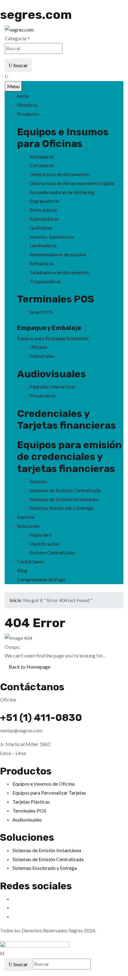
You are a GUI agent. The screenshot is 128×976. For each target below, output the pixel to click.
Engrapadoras (44, 201)
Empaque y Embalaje (49, 328)
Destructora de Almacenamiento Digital (72, 183)
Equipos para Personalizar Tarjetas (49, 793)
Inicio (15, 600)
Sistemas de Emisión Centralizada (65, 490)
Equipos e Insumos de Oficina (43, 784)
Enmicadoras (43, 210)
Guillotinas (41, 228)
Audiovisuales (51, 374)
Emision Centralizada (52, 552)
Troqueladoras (45, 281)
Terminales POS (55, 299)
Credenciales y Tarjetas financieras (66, 419)
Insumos (38, 481)
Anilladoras (42, 156)
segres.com (36, 14)
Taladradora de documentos (59, 272)
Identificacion (44, 544)
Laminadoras (43, 245)
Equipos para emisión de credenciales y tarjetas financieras (69, 457)
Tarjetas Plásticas (31, 802)
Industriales (42, 356)
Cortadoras (42, 165)
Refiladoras (42, 263)
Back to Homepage (29, 667)
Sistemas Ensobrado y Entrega (62, 508)
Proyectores (43, 395)
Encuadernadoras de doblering (62, 192)
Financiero (41, 535)
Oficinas (39, 347)
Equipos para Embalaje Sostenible (53, 338)
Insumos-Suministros (52, 237)
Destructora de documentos (59, 174)
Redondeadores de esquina (58, 254)
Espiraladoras (44, 219)
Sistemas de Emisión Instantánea (64, 499)
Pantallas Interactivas (52, 386)
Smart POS (41, 312)
